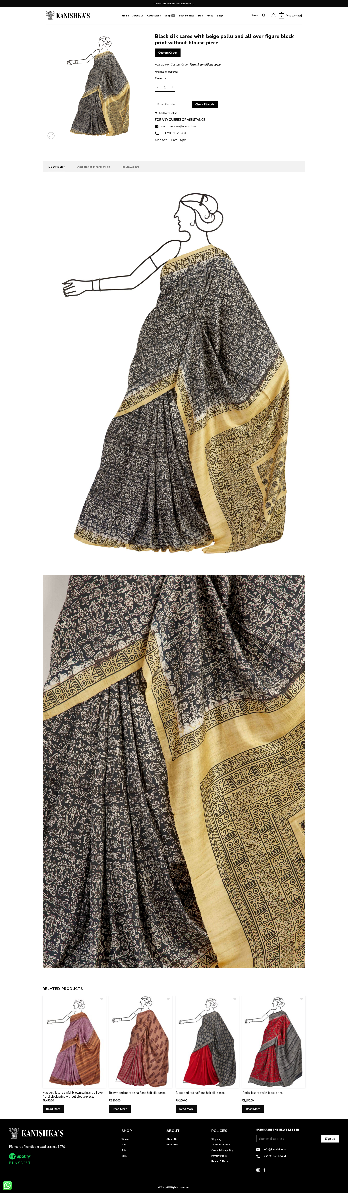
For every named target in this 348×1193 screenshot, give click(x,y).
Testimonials (186, 15)
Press (209, 15)
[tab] (57, 167)
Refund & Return (220, 1161)
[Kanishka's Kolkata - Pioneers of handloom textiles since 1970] (68, 15)
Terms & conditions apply (204, 64)
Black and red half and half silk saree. (200, 1093)
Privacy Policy (219, 1156)
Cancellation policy (222, 1150)
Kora (124, 1156)
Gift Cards (172, 1144)
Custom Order (167, 52)
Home (125, 15)
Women (125, 1139)
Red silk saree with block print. (262, 1093)
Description (56, 167)
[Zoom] (51, 135)
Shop (167, 15)
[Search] (258, 16)
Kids (123, 1150)
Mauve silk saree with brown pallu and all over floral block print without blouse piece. (73, 1094)
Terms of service (220, 1144)
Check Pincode (205, 104)
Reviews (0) (130, 167)
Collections (154, 15)
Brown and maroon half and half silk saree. (137, 1093)
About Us (138, 15)
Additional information (93, 167)
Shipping (216, 1139)
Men (123, 1144)
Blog (200, 15)
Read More (53, 1108)
